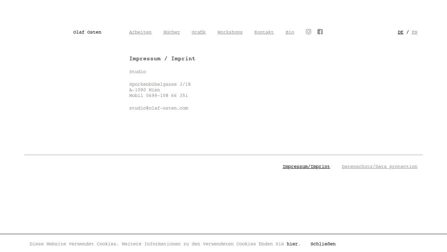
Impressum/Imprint (306, 166)
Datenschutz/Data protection (379, 166)
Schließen (323, 243)
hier (292, 243)
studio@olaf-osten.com (158, 108)
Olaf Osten (87, 32)
